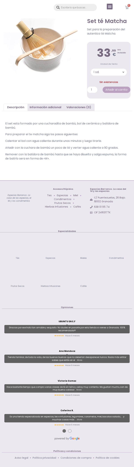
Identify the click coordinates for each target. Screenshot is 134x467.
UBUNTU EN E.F (67, 321)
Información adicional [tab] (45, 107)
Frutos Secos (17, 286)
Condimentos (116, 258)
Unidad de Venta (108, 64)
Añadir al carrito (116, 90)
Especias (50, 258)
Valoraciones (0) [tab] (78, 107)
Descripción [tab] (15, 107)
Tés (17, 258)
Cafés (83, 286)
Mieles (83, 258)
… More (79, 360)
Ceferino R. (67, 410)
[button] (110, 6)
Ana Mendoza (67, 351)
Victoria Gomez (67, 381)
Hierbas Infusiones (50, 286)
